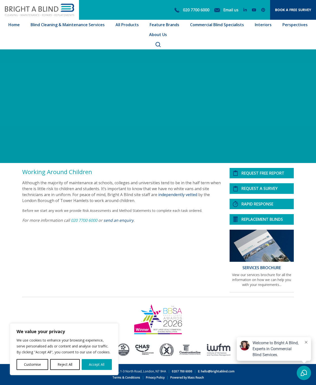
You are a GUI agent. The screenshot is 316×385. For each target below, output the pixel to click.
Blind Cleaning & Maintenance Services (68, 24)
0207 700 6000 (182, 371)
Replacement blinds (262, 219)
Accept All (96, 364)
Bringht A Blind (39, 10)
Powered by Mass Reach (187, 377)
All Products (127, 24)
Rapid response (257, 204)
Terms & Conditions (126, 377)
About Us (158, 34)
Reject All (65, 364)
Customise (32, 364)
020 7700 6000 (84, 220)
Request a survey (259, 188)
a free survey (293, 9)
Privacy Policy (155, 377)
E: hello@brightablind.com (216, 371)
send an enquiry (118, 220)
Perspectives (295, 24)
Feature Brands (164, 24)
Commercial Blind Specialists (217, 24)
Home (14, 24)
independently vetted (177, 194)
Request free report (262, 173)
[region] (64, 349)
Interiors (263, 24)
